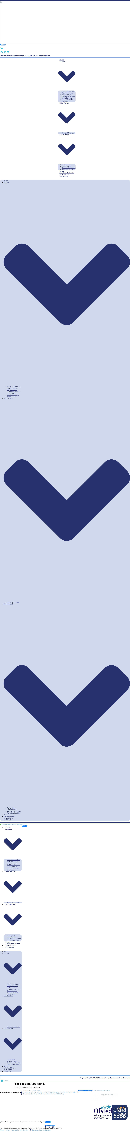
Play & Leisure (67, 95)
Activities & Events (67, 173)
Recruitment (64, 174)
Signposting (66, 101)
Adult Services (67, 98)
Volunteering (66, 166)
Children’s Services (68, 96)
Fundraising (66, 164)
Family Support (67, 93)
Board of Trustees (68, 133)
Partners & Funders (69, 168)
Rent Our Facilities (68, 169)
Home (62, 60)
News (62, 171)
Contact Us (64, 176)
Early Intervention (68, 91)
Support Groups (67, 100)
